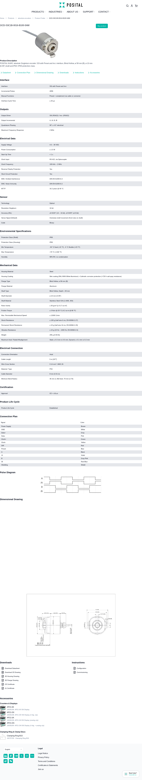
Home (2, 18)
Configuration (81, 668)
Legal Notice (43, 753)
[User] (127, 5)
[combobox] (14, 749)
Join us (41, 769)
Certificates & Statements (48, 765)
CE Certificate (10, 684)
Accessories (95, 73)
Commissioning (82, 672)
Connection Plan (23, 73)
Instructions (79, 73)
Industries (55, 12)
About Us (72, 12)
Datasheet (7, 73)
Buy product (102, 26)
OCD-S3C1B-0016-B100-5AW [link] (59, 18)
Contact (103, 12)
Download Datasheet (12, 668)
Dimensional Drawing (44, 73)
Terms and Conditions (46, 761)
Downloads (64, 73)
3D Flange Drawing (11, 680)
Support (88, 12)
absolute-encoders (24, 18)
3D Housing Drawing (12, 676)
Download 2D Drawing (13, 672)
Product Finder (40, 18)
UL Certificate (9, 688)
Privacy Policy (43, 757)
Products (38, 12)
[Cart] (136, 5)
